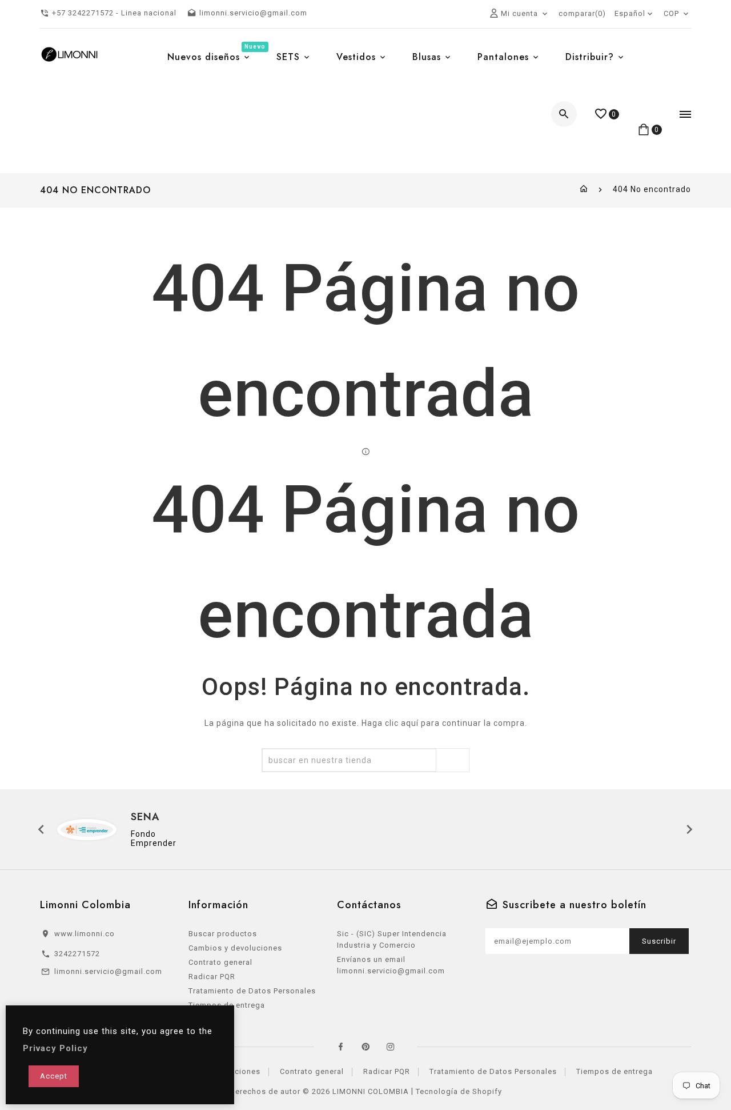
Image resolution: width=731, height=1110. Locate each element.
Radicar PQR (211, 976)
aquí (410, 723)
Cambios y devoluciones (235, 948)
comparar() (582, 13)
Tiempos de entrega (614, 1071)
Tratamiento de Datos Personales (252, 991)
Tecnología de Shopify (459, 1091)
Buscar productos (222, 933)
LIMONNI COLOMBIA (370, 1091)
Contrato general (220, 962)
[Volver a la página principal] (584, 189)
